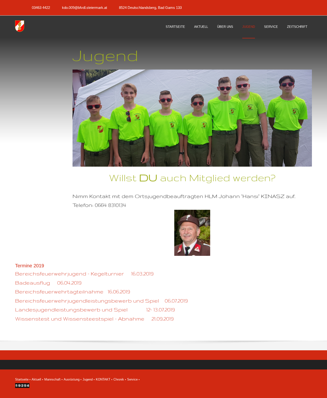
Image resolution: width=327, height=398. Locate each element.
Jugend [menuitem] (88, 379)
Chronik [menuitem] (118, 379)
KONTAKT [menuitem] (103, 379)
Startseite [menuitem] (21, 379)
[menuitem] (175, 30)
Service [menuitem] (132, 379)
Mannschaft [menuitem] (52, 379)
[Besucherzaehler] (22, 387)
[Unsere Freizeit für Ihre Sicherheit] (21, 26)
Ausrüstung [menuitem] (71, 379)
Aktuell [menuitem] (36, 379)
